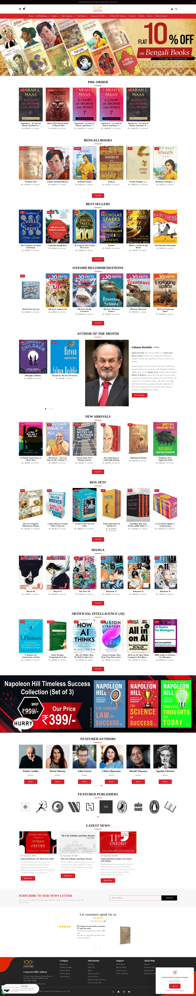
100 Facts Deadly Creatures (57, 310)
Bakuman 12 (111, 591)
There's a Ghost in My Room (111, 246)
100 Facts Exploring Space (138, 310)
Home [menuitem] (31, 16)
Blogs (90, 970)
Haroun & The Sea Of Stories (33, 376)
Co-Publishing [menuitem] (41, 16)
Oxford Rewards (150, 973)
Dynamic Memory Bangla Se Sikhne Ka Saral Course (165, 183)
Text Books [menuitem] (81, 16)
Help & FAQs (121, 967)
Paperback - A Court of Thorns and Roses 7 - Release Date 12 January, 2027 (84, 124)
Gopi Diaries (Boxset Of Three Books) (165, 525)
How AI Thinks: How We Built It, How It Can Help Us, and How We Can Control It (57, 656)
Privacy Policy (93, 977)
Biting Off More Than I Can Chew (165, 459)
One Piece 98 (57, 591)
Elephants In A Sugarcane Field (138, 459)
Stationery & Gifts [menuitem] (98, 16)
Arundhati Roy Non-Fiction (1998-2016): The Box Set (111, 525)
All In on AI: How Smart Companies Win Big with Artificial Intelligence (111, 656)
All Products (120, 964)
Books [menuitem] (54, 16)
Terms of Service (122, 973)
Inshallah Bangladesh (31, 245)
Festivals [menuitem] (132, 16)
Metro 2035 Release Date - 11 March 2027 (57, 124)
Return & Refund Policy (96, 980)
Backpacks (63, 964)
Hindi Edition (65, 977)
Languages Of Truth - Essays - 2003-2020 (65, 377)
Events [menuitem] (150, 16)
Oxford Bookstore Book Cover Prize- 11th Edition (116, 860)
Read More (28, 878)
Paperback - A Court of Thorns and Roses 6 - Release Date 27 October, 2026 (31, 124)
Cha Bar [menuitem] (141, 16)
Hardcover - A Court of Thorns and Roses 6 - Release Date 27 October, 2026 (138, 124)
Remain (84, 245)
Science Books (65, 973)
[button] (20, 9)
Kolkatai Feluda (58, 182)
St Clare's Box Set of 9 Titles (57, 525)
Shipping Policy (93, 973)
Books (31, 782)
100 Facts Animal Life (30, 309)
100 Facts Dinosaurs (111, 309)
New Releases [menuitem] (67, 16)
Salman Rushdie (142, 347)
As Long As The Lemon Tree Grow (58, 246)
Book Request (149, 970)
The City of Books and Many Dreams (76, 859)
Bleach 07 (31, 591)
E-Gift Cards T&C (94, 983)
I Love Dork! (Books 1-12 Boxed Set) (138, 525)
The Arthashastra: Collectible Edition (84, 459)
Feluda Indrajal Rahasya (30, 182)
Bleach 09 (165, 591)
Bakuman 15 (84, 591)
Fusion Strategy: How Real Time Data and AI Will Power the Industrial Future (84, 656)
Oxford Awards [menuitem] (161, 16)
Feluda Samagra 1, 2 (111, 182)
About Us (91, 967)
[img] (98, 918)
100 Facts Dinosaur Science (84, 310)
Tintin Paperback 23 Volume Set (84, 525)
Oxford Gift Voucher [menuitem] (118, 16)
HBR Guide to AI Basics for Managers (138, 656)
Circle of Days (165, 245)
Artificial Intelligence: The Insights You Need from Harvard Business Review (165, 656)
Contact (91, 964)
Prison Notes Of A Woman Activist (57, 459)
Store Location (121, 970)
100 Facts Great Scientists (165, 310)
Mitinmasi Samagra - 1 (138, 182)
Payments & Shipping (152, 967)
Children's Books (66, 967)
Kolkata (84, 182)
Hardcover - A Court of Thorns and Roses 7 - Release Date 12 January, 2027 (111, 124)
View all (98, 195)
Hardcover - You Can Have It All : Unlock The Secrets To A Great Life (30, 459)
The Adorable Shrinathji (138, 245)
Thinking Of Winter (111, 458)
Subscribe (169, 898)
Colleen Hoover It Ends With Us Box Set (31, 525)
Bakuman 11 (138, 591)
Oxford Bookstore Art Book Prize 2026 (37, 859)
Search (146, 964)
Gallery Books (65, 970)
